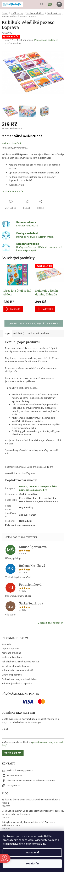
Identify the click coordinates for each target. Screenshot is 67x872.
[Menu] (59, 4)
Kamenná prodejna (11, 653)
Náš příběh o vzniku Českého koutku (20, 661)
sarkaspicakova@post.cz (20, 770)
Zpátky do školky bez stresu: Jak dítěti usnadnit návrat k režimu (31, 801)
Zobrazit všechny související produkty (33, 323)
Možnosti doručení (11, 143)
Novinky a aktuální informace (16, 666)
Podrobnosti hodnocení (46, 40)
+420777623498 (15, 775)
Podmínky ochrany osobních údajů (19, 679)
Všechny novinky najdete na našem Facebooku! (31, 780)
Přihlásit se (12, 753)
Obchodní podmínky (12, 675)
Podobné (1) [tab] (19, 333)
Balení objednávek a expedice (17, 683)
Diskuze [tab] (45, 333)
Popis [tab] (7, 333)
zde (43, 844)
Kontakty (6, 644)
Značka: (13, 43)
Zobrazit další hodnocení (51, 623)
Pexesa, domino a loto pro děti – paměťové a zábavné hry (38, 488)
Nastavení (32, 852)
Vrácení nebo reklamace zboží (17, 670)
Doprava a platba (10, 648)
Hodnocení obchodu (12, 657)
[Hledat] (41, 4)
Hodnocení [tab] (33, 333)
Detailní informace (11, 191)
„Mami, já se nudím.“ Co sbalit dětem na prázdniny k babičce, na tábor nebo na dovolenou (33, 812)
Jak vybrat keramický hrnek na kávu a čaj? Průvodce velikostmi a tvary (28, 824)
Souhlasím (32, 863)
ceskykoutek (13, 785)
